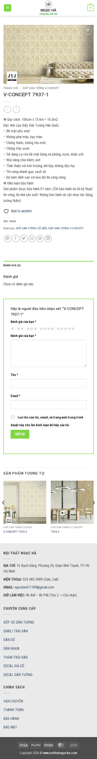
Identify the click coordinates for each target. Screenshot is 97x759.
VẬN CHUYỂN (13, 701)
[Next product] (7, 109)
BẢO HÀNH (11, 718)
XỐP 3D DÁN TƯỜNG (18, 622)
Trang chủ (10, 88)
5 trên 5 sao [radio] (65, 329)
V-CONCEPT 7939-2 (15, 531)
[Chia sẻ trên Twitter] (24, 238)
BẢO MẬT (10, 727)
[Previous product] (16, 109)
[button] (7, 8)
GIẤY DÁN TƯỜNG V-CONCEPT (41, 88)
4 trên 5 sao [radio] (46, 329)
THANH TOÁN (13, 710)
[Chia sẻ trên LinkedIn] (48, 238)
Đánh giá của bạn (23, 322)
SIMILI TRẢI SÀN (15, 631)
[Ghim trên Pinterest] (40, 238)
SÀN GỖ (9, 640)
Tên (14, 375)
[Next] (93, 511)
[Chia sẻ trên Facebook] (15, 238)
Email (16, 396)
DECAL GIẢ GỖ (13, 666)
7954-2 (55, 531)
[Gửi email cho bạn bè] (32, 238)
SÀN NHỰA (11, 648)
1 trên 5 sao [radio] (11, 329)
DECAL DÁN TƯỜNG (17, 675)
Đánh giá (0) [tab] (12, 265)
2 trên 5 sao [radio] (19, 329)
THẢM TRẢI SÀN (15, 657)
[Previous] (3, 511)
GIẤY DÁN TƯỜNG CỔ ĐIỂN (31, 228)
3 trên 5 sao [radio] (31, 329)
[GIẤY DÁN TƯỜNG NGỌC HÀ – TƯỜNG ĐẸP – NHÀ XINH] (48, 8)
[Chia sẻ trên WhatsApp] (7, 238)
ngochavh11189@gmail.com (34, 587)
